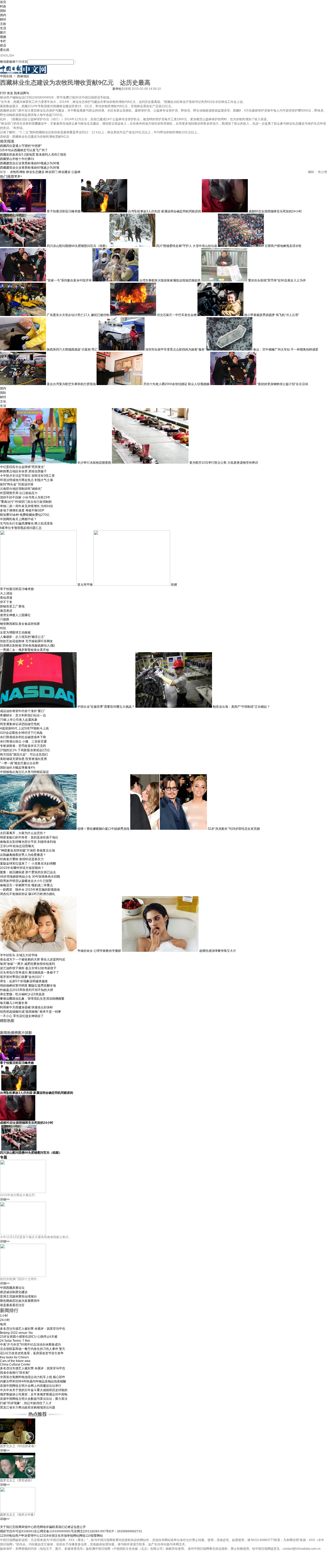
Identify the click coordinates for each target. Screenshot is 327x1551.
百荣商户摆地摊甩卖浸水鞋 (283, 246)
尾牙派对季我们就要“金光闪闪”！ (22, 977)
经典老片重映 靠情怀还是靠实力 (22, 859)
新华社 (117, 89)
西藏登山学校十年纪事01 (17, 159)
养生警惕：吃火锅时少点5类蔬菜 (22, 994)
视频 (3, 37)
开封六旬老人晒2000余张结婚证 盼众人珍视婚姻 (176, 384)
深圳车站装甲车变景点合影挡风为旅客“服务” (175, 349)
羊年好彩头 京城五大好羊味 (19, 955)
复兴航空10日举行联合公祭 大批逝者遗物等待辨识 (223, 462)
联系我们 (58, 1527)
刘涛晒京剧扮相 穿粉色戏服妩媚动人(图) (27, 645)
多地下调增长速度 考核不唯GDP (22, 510)
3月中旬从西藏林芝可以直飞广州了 (24, 150)
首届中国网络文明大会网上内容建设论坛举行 (30, 1386)
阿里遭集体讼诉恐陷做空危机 (20, 724)
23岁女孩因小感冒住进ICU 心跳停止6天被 (28, 1336)
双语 (3, 45)
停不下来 (6, 602)
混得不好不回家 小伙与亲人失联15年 (25, 497)
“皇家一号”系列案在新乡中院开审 (69, 280)
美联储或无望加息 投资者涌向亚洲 (23, 759)
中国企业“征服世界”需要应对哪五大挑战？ (106, 706)
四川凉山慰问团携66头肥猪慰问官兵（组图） (78, 246)
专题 (3, 1157)
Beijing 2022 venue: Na (16, 1333)
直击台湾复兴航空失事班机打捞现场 (71, 384)
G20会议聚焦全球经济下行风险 (21, 733)
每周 (3, 1324)
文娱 (3, 24)
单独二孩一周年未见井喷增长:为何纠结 (26, 506)
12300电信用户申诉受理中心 (20, 1535)
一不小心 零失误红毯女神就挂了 (22, 1016)
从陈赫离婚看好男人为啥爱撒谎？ (23, 855)
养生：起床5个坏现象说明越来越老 (24, 981)
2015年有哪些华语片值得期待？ (22, 868)
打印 (3, 93)
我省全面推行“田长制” (15, 1372)
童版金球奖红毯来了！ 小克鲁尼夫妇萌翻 (28, 863)
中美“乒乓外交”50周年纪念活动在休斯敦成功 (30, 1344)
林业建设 (64, 172)
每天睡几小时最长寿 (14, 1003)
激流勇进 (6, 611)
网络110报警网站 (91, 1535)
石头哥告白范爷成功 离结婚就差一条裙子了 (29, 972)
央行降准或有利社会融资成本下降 (23, 737)
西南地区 (23, 76)
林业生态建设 (35, 172)
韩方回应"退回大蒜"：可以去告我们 (24, 754)
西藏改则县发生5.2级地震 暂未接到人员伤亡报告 (33, 154)
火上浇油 (6, 593)
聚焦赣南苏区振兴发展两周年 (20, 1301)
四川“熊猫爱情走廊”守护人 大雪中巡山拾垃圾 (186, 246)
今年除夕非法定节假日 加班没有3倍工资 (27, 475)
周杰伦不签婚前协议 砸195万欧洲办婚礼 (27, 894)
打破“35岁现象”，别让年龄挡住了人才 (26, 1403)
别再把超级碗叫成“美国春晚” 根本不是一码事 (30, 1011)
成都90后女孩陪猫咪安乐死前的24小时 (275, 211)
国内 (3, 15)
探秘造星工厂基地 (12, 606)
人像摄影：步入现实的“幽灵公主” (22, 637)
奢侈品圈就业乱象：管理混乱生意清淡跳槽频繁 (32, 998)
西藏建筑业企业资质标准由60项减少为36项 (29, 163)
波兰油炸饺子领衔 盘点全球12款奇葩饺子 (28, 968)
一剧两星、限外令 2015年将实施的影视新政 (30, 889)
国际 (3, 11)
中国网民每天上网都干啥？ (18, 519)
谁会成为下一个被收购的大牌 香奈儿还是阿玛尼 (32, 959)
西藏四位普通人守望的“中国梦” (21, 146)
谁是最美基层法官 (12, 1305)
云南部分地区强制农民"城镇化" (21, 488)
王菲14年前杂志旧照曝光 (17, 846)
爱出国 (4, 50)
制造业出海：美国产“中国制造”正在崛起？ (241, 706)
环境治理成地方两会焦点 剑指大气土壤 (26, 480)
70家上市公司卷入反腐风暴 (18, 720)
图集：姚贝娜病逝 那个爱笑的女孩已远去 (28, 872)
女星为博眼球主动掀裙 (15, 632)
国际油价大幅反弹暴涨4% (17, 767)
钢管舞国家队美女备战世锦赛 (20, 624)
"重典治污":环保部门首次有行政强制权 (26, 502)
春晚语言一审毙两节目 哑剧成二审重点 (26, 885)
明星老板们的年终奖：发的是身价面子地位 (29, 837)
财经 (3, 19)
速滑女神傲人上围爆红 (15, 615)
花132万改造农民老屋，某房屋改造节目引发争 (32, 1353)
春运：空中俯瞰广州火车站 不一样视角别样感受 (285, 349)
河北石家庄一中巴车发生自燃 (177, 315)
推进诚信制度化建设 (14, 1292)
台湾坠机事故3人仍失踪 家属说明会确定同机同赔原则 (164, 211)
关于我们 (6, 1527)
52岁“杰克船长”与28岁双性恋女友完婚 (234, 829)
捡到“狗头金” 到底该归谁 (16, 484)
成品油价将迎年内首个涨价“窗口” (22, 711)
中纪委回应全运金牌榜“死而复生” (22, 467)
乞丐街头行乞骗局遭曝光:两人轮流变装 (26, 523)
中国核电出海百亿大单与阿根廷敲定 (24, 772)
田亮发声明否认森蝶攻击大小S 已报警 (26, 881)
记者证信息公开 (75, 1527)
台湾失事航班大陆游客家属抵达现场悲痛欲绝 (170, 280)
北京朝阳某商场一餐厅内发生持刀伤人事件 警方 (32, 1349)
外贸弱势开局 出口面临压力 (19, 493)
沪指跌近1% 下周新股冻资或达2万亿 (25, 750)
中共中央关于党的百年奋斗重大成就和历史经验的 (33, 1390)
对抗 (3, 628)
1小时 (4, 1315)
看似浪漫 (6, 597)
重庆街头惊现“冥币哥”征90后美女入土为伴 (277, 280)
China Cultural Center (15, 1364)
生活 (3, 28)
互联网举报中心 (23, 1527)
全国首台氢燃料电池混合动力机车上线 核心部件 (32, 1377)
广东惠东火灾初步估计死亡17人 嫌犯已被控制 (78, 315)
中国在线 (6, 76)
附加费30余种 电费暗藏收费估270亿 (25, 515)
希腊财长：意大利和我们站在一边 (23, 715)
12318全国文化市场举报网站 (59, 1535)
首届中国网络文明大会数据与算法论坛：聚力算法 (33, 1399)
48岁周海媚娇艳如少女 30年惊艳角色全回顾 (30, 876)
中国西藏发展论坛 (12, 1288)
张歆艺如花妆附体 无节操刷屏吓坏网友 (26, 641)
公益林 (75, 172)
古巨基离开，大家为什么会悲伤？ (23, 833)
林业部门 (51, 172)
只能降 (4, 619)
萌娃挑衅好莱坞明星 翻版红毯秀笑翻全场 (28, 985)
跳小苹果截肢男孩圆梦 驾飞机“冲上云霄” (271, 315)
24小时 (5, 1320)
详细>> (5, 1199)
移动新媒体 (7, 61)
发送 (10, 93)
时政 (3, 6)
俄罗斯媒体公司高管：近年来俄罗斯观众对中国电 (33, 1394)
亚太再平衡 (85, 584)
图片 (3, 32)
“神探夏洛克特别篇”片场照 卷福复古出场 (27, 850)
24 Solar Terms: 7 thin (15, 1340)
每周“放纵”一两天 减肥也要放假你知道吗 (27, 964)
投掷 (174, 584)
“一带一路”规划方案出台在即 (19, 763)
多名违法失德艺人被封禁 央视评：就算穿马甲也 (32, 1328)
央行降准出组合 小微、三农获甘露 (23, 741)
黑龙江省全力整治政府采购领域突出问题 (27, 1407)
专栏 (3, 41)
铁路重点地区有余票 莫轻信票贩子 (23, 471)
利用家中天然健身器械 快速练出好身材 (26, 1007)
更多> (18, 176)
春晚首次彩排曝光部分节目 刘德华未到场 (28, 842)
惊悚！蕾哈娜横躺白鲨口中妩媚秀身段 (103, 829)
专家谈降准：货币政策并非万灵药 (23, 746)
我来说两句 (21, 93)
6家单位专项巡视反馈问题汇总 (21, 528)
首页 (3, 2)
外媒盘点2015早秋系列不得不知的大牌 (26, 990)
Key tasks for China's (14, 1357)
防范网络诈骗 (43, 1527)
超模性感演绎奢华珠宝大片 (217, 951)
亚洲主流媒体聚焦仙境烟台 (18, 1296)
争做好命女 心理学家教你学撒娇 (99, 951)
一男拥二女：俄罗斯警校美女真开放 (24, 650)
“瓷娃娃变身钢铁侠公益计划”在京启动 (282, 384)
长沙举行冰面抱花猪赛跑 (94, 462)
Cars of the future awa (15, 1361)
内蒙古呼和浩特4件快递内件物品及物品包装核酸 (33, 1381)
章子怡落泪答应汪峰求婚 (63, 211)
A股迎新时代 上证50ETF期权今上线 (24, 728)
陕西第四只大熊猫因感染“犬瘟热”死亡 (72, 349)
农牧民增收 (17, 172)
